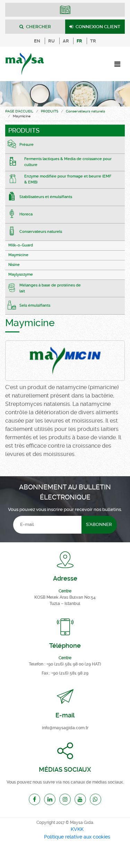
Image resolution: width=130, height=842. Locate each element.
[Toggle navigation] (117, 64)
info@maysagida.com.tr (65, 727)
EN (37, 41)
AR (66, 41)
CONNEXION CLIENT (97, 26)
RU (51, 41)
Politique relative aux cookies (77, 837)
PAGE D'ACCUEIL (19, 111)
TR (93, 41)
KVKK (77, 829)
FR (79, 41)
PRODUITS (49, 111)
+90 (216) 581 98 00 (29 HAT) (73, 664)
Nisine (14, 264)
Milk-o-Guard (20, 245)
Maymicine (18, 255)
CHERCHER (38, 26)
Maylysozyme (20, 274)
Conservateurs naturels (85, 111)
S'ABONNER (99, 524)
